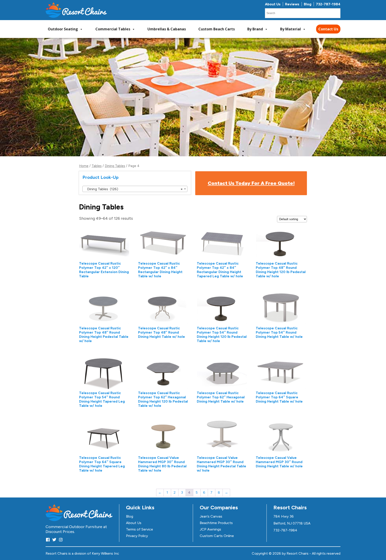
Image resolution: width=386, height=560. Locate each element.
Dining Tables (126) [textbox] (133, 189)
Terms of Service (139, 529)
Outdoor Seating (63, 29)
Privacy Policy (137, 536)
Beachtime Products (216, 523)
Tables (97, 166)
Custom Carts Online (217, 536)
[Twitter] (54, 539)
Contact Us (328, 29)
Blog (307, 4)
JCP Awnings (210, 529)
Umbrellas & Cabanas (166, 29)
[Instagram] (61, 539)
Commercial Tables (112, 29)
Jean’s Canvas (211, 516)
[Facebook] (48, 539)
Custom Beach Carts (216, 29)
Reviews (292, 4)
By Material (290, 29)
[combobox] (134, 189)
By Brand (255, 29)
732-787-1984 (328, 4)
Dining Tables (115, 166)
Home (83, 166)
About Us (273, 4)
